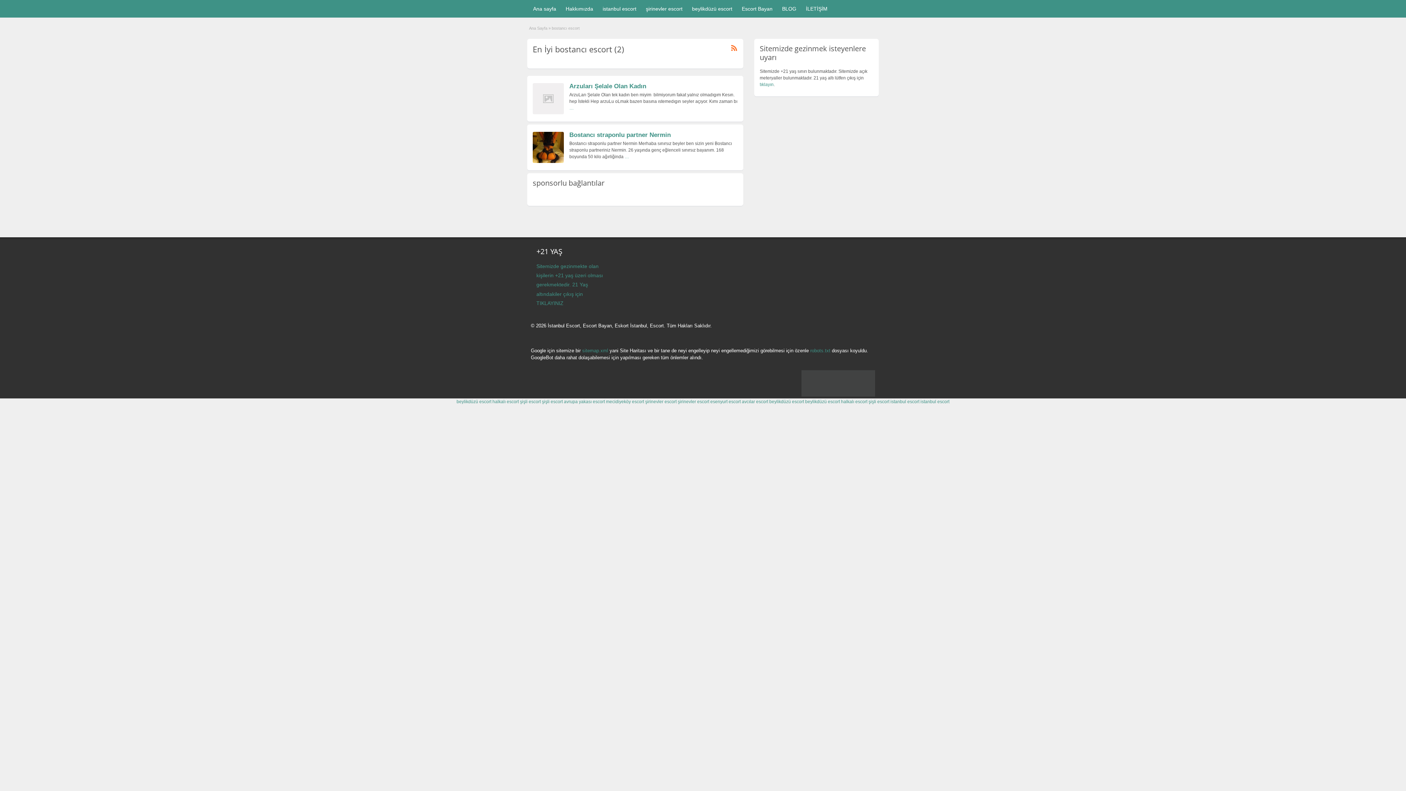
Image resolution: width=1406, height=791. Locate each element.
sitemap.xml (595, 350)
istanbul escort (619, 9)
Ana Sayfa (538, 28)
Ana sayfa (544, 9)
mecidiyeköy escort (625, 401)
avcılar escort (755, 401)
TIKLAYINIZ (549, 303)
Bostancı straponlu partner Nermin (620, 134)
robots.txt (820, 350)
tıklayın (767, 84)
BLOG (789, 9)
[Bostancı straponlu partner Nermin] (548, 161)
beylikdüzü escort (712, 9)
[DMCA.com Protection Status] (838, 395)
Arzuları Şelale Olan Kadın (607, 86)
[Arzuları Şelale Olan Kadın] (548, 112)
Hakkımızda (579, 9)
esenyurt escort (725, 401)
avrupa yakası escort (584, 401)
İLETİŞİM (816, 9)
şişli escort (530, 401)
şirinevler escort (664, 9)
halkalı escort (505, 401)
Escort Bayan (757, 9)
